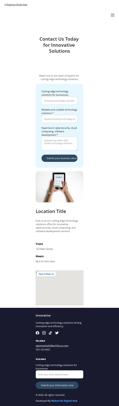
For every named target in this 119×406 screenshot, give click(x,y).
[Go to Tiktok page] (50, 333)
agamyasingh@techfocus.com (52, 345)
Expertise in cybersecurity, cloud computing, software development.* (59, 131)
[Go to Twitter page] (57, 333)
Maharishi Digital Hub (64, 400)
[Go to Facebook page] (37, 333)
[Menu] (112, 15)
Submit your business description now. (62, 158)
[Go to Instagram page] (44, 333)
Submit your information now (57, 385)
